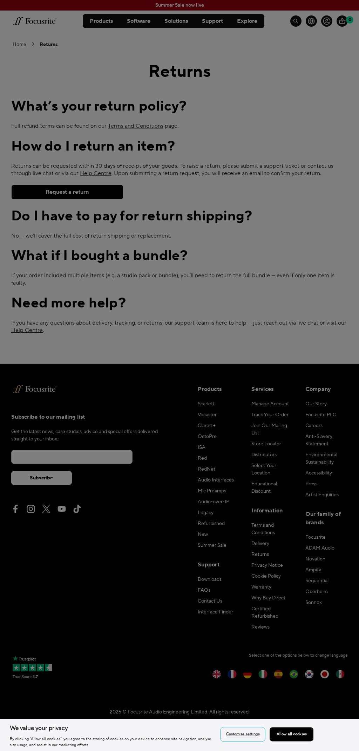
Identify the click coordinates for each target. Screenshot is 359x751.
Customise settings (243, 734)
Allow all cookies (292, 734)
